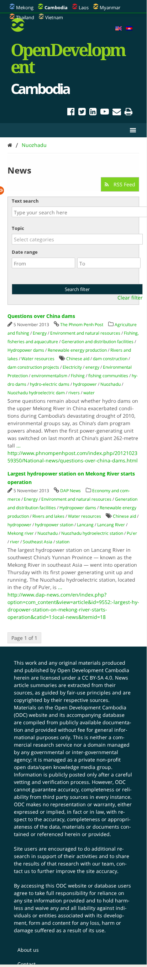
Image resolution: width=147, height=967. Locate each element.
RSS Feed (123, 184)
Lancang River (111, 525)
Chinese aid (77, 359)
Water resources (37, 359)
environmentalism (49, 376)
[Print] (128, 112)
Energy (40, 333)
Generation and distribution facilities (97, 342)
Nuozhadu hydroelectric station (92, 533)
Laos (84, 7)
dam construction (110, 359)
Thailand (25, 17)
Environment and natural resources (85, 333)
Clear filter (130, 298)
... (18, 445)
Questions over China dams (41, 316)
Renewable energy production (77, 350)
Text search (25, 201)
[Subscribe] (116, 112)
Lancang (85, 525)
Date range (25, 252)
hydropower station (54, 525)
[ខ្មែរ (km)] (129, 29)
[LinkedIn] (93, 112)
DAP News (70, 491)
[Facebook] (71, 112)
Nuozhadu (34, 145)
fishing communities (108, 376)
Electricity (72, 367)
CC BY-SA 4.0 (97, 677)
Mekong (24, 7)
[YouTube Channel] (104, 112)
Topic (18, 228)
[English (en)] (118, 29)
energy (92, 367)
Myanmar (110, 7)
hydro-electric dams (49, 384)
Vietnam (54, 17)
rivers (74, 393)
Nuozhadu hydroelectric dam (36, 393)
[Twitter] (82, 112)
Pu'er (132, 533)
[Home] (9, 145)
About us (28, 949)
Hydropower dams (25, 350)
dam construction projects (33, 367)
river (14, 542)
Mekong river (20, 533)
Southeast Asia (37, 542)
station (62, 542)
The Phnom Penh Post (81, 325)
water (89, 393)
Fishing (78, 376)
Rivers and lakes (48, 516)
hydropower (85, 384)
